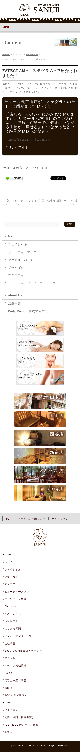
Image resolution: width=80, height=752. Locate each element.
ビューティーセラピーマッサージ (32, 283)
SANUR (38, 745)
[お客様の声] (40, 351)
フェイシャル (17, 244)
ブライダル (16, 267)
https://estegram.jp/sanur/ (28, 139)
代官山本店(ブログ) (34, 92)
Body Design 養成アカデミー (29, 311)
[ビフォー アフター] (40, 384)
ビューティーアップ (22, 252)
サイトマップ (60, 518)
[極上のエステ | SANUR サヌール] (40, 11)
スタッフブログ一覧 (45, 88)
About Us (15, 295)
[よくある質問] (40, 368)
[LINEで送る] (14, 178)
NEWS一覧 (23, 88)
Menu (12, 236)
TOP (8, 518)
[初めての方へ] (40, 335)
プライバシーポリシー (31, 518)
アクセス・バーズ (20, 260)
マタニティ (16, 275)
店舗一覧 (14, 303)
